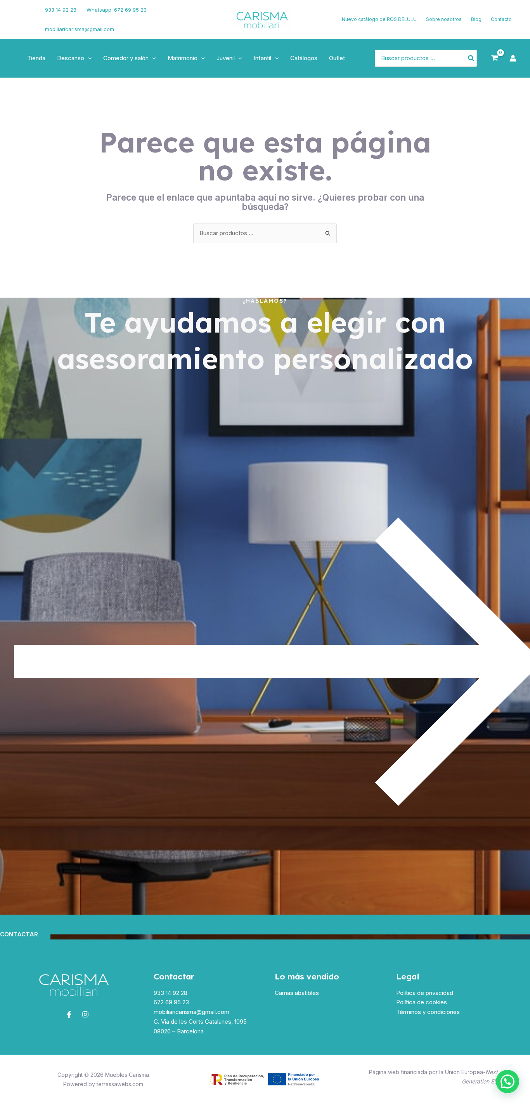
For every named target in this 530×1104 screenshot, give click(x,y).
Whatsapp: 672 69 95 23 (117, 10)
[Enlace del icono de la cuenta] (512, 58)
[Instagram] (20, 24)
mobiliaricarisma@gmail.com (79, 29)
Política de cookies (421, 1002)
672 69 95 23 (171, 1002)
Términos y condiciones (428, 1012)
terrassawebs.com (120, 1084)
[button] (88, 58)
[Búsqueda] (471, 58)
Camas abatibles (297, 993)
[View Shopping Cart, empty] (495, 58)
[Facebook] (17, 15)
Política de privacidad (424, 993)
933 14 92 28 (60, 10)
